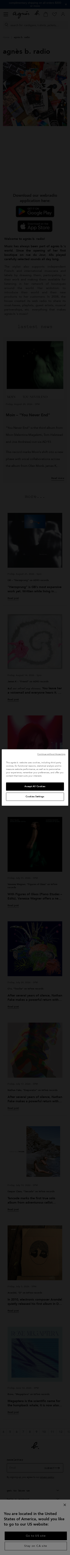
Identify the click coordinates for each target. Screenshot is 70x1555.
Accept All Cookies (34, 786)
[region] (35, 777)
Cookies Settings (35, 796)
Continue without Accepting (51, 754)
